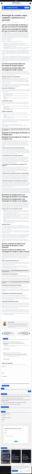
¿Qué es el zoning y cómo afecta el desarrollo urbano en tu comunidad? (10, 404)
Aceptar (15, 470)
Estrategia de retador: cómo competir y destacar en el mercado (11, 10)
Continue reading (6, 348)
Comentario (3, 366)
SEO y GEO (3, 419)
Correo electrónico (4, 376)
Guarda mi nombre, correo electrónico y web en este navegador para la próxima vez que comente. (16, 383)
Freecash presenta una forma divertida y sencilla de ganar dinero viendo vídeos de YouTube (13, 402)
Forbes (29, 192)
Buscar (3, 388)
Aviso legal (24, 472)
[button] (29, 448)
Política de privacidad (20, 472)
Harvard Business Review (23, 192)
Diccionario (8, 22)
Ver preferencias (28, 470)
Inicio (2, 10)
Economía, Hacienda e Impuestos (6, 417)
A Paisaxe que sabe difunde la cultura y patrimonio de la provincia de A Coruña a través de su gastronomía (15, 396)
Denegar (21, 470)
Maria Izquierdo (5, 22)
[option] (5, 457)
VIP (2, 421)
